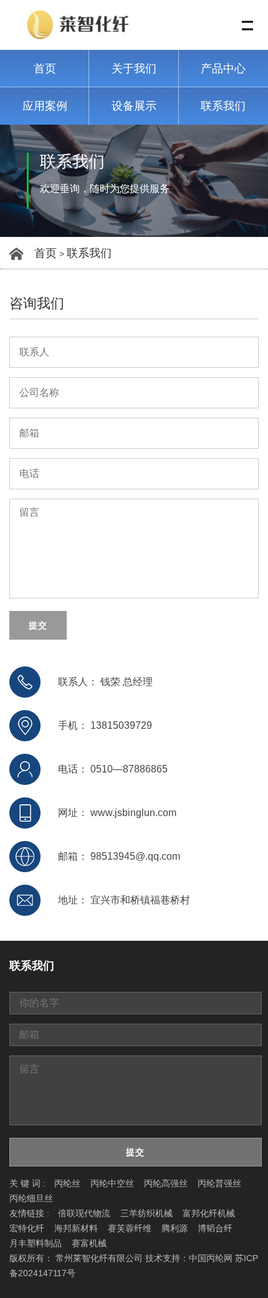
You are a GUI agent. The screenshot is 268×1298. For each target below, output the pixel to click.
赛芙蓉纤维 (129, 1228)
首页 (45, 68)
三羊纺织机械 (146, 1213)
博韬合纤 (215, 1228)
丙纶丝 (67, 1183)
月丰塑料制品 (35, 1243)
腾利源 (174, 1228)
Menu (247, 25)
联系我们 (223, 106)
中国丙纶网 (210, 1258)
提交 (38, 625)
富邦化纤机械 (209, 1213)
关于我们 (134, 68)
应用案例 (44, 106)
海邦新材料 (76, 1228)
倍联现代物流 (84, 1213)
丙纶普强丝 (219, 1183)
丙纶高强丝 (166, 1183)
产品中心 (223, 68)
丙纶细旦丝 (31, 1198)
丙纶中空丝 (112, 1183)
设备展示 (134, 106)
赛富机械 (89, 1243)
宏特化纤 (26, 1228)
